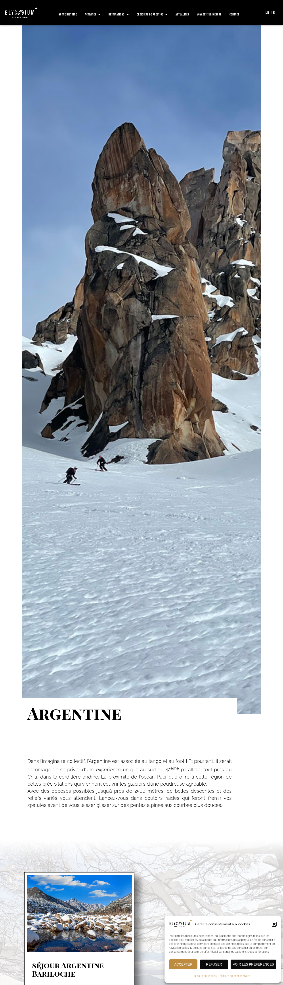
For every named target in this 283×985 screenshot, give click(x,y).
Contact (234, 14)
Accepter (183, 964)
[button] (274, 924)
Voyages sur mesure (209, 14)
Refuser (214, 964)
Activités (90, 14)
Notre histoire (68, 14)
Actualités (182, 14)
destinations (116, 14)
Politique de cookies (205, 975)
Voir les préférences (253, 964)
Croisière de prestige (150, 14)
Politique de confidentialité (234, 975)
